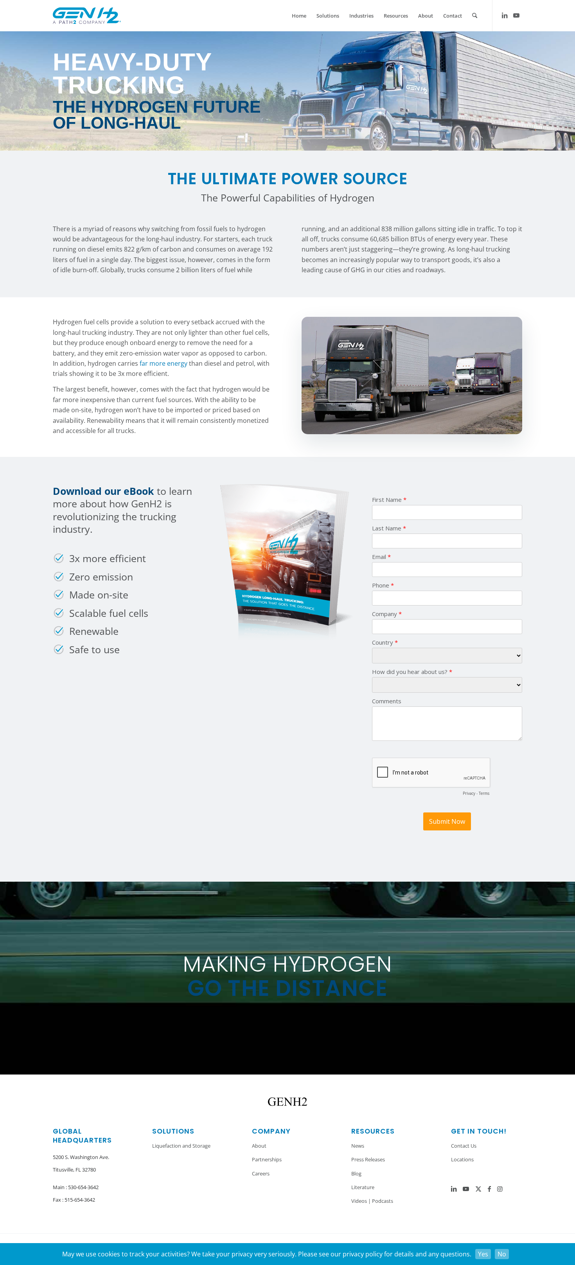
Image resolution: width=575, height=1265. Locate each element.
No (502, 1254)
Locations (462, 1159)
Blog (356, 1173)
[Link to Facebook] (489, 1188)
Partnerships (267, 1159)
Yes (483, 1254)
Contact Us (463, 1145)
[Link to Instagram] (500, 1188)
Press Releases (368, 1159)
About (259, 1145)
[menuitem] (299, 15)
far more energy (163, 363)
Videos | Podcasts (372, 1200)
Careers (261, 1173)
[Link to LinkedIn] (504, 15)
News (357, 1145)
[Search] (474, 15)
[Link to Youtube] (516, 15)
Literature (362, 1187)
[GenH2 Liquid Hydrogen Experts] (87, 15)
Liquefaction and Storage (181, 1145)
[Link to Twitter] (478, 1188)
